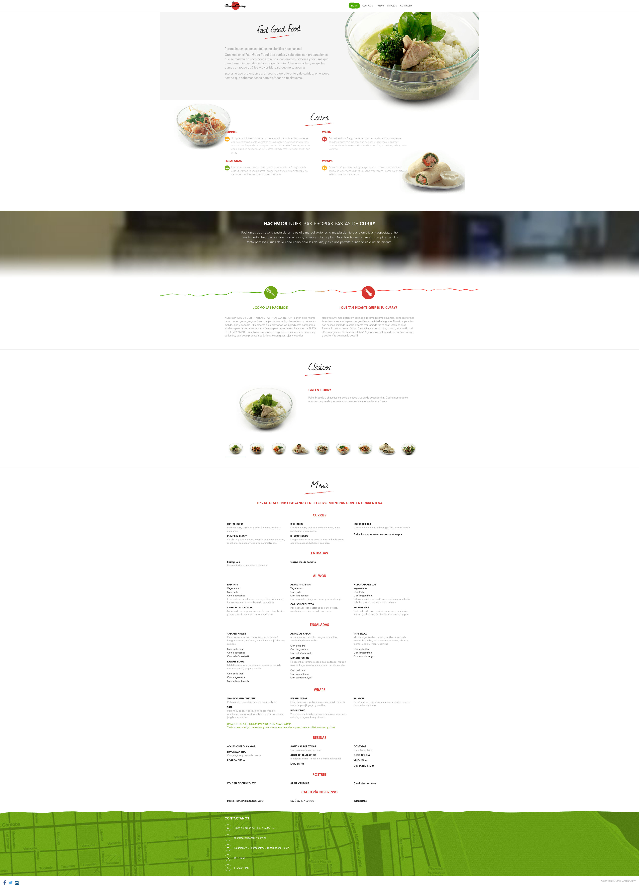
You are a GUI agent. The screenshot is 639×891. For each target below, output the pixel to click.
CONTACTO (406, 6)
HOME (354, 6)
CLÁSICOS (367, 6)
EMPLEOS (392, 6)
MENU (381, 6)
